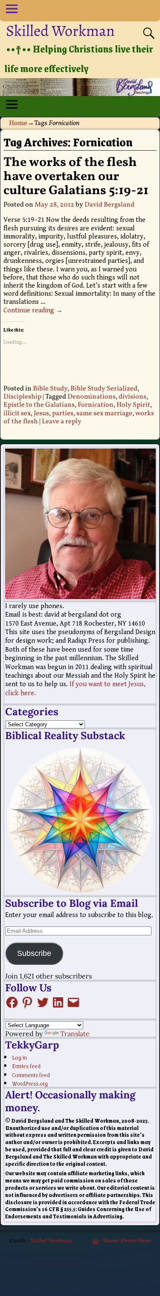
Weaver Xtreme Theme (127, 1241)
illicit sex (17, 413)
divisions (132, 397)
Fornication (95, 405)
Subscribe (34, 953)
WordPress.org (30, 1083)
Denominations (91, 397)
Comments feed (31, 1074)
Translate (75, 1033)
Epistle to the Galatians (39, 405)
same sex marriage (104, 413)
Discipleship (22, 397)
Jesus (41, 413)
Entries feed (26, 1065)
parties (62, 413)
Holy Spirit (133, 405)
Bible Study (50, 388)
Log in (19, 1057)
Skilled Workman (60, 30)
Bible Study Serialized (103, 388)
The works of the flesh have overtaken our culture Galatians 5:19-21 (75, 177)
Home (18, 123)
